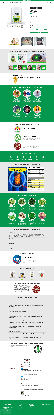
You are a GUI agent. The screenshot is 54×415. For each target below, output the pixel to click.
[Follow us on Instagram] (7, 410)
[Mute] (42, 62)
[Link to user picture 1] (22, 393)
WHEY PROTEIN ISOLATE (31, 405)
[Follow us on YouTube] (9, 410)
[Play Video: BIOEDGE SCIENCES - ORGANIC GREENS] (36, 57)
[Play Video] (27, 62)
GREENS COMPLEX (31, 404)
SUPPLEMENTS (11, 2)
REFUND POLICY (20, 407)
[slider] (36, 62)
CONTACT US (20, 404)
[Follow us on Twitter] (6, 410)
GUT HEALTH (30, 407)
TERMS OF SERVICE (21, 408)
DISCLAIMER (20, 409)
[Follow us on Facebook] (4, 410)
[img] (10, 368)
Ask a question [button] (29, 362)
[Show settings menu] (44, 62)
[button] (31, 12)
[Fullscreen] (45, 62)
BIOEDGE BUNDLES (16, 2)
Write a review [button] (24, 362)
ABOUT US (21, 2)
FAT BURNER (30, 406)
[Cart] (50, 2)
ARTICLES (20, 405)
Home (3, 5)
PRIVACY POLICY (21, 406)
